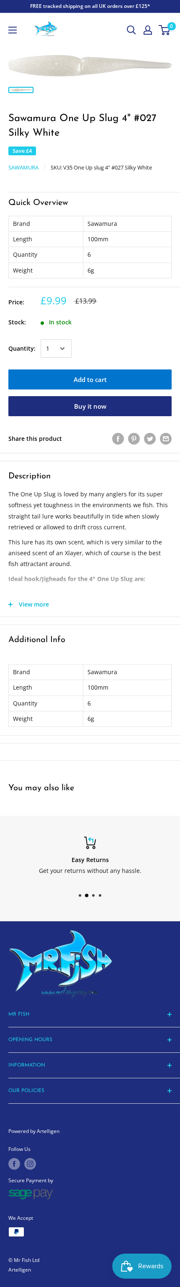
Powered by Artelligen (33, 1131)
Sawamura (23, 167)
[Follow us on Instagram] (30, 1164)
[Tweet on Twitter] (150, 439)
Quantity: (22, 348)
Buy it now (90, 406)
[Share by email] (166, 439)
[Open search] (131, 30)
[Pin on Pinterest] (134, 439)
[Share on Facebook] (118, 439)
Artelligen (19, 1269)
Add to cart (90, 379)
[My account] (148, 30)
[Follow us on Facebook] (14, 1164)
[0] (164, 30)
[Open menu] (12, 30)
